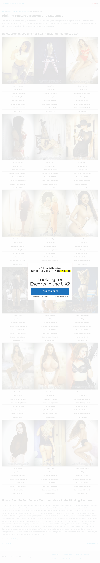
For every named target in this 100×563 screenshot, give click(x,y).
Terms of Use (56, 296)
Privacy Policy (65, 296)
